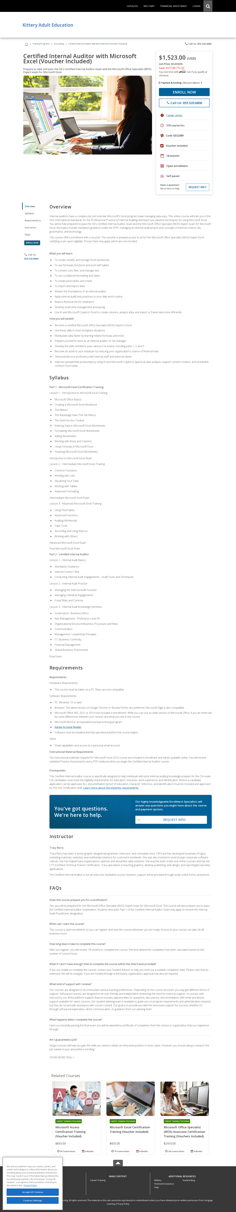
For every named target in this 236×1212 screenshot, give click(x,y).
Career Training (97, 1180)
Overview (30, 206)
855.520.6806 (31, 258)
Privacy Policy (122, 1203)
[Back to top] (118, 1175)
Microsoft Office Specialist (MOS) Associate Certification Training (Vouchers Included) (184, 1131)
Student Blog (189, 1180)
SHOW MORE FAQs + (61, 1057)
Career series (174, 115)
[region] (33, 1183)
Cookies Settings (32, 1200)
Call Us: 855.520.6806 (198, 43)
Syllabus (29, 213)
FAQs (27, 234)
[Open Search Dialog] (207, 6)
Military (157, 1180)
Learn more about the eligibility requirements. (111, 788)
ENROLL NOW (184, 92)
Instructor (30, 227)
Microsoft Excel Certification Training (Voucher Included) (130, 1129)
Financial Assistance (164, 1183)
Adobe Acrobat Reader (68, 727)
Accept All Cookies (32, 1192)
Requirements (33, 220)
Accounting (59, 43)
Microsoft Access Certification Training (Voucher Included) (70, 1131)
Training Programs (41, 43)
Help (156, 1187)
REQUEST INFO (197, 187)
